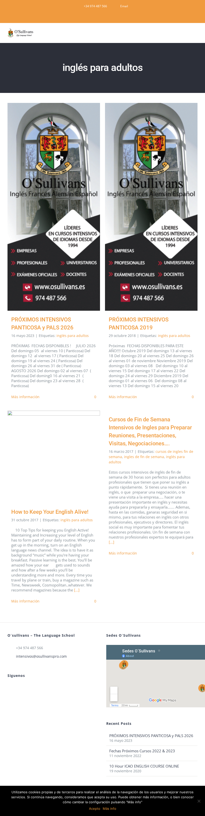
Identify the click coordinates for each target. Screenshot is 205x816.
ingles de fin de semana (144, 456)
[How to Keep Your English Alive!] (54, 457)
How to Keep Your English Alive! (46, 457)
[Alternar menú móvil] (196, 35)
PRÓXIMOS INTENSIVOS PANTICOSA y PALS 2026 (46, 206)
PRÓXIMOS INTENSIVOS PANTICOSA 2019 (144, 206)
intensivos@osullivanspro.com (41, 656)
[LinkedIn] (15, 688)
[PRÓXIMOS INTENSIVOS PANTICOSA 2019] (151, 207)
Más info (109, 809)
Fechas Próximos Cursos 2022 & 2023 (142, 750)
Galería (61, 206)
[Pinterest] (9, 688)
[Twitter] (22, 688)
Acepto (94, 809)
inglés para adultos (72, 335)
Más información (25, 396)
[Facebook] (29, 688)
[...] (77, 589)
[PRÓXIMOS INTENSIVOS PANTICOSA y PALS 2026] (54, 207)
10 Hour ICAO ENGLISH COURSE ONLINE (144, 766)
